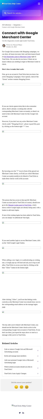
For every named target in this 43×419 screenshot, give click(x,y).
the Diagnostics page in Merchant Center (17, 57)
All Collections (6, 25)
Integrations (16, 25)
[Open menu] (39, 3)
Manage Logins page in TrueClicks (19, 205)
